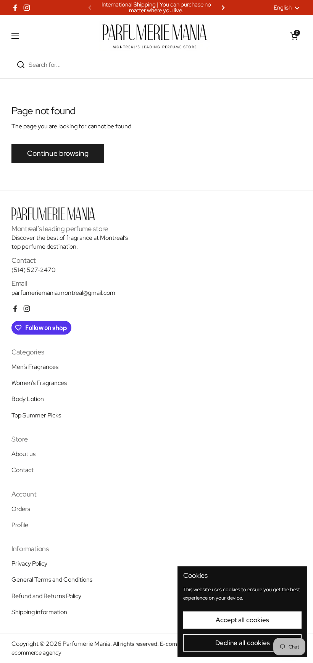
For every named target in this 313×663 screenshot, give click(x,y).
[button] (294, 36)
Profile (19, 525)
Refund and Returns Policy (46, 596)
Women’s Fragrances (39, 383)
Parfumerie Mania (86, 644)
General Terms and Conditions (51, 580)
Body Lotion (27, 399)
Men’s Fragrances (34, 367)
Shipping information (39, 612)
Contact (22, 470)
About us (23, 454)
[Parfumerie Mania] (154, 36)
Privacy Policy (29, 564)
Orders (20, 509)
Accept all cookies (242, 620)
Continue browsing (58, 153)
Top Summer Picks (36, 415)
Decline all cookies (242, 643)
